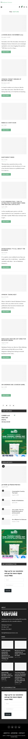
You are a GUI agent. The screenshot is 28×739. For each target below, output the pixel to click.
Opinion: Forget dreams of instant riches (11, 79)
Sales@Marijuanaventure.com (9, 633)
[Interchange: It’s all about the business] (14, 237)
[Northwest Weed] (14, 145)
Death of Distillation (18, 500)
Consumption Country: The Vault (18, 492)
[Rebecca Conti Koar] (14, 111)
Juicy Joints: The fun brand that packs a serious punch (18, 511)
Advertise (14, 733)
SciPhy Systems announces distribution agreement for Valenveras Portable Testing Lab (7, 654)
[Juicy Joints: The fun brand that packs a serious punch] (5, 512)
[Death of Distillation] (5, 503)
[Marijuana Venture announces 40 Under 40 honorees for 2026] (21, 645)
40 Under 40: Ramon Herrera (10, 484)
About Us (6, 733)
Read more (6, 51)
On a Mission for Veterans (19, 519)
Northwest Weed (7, 157)
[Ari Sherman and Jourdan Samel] (14, 373)
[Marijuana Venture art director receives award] (14, 327)
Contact (22, 733)
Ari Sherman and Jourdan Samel (13, 384)
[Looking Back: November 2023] (14, 23)
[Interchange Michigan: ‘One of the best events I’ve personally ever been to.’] (7, 667)
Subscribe (8, 590)
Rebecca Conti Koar (8, 123)
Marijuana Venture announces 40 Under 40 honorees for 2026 (20, 653)
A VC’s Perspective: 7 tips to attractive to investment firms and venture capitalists (13, 203)
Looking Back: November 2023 (12, 35)
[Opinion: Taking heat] (14, 283)
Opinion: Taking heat (9, 294)
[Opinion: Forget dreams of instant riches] (14, 67)
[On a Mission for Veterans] (5, 522)
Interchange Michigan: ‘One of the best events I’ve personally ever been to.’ (7, 676)
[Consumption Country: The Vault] (5, 494)
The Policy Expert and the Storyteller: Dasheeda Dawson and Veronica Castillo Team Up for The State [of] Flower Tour (20, 677)
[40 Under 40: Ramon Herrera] (14, 474)
